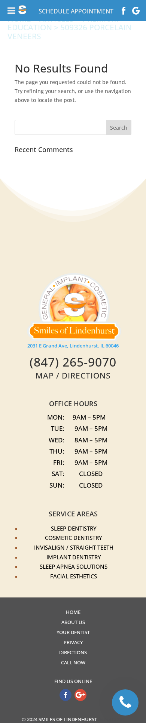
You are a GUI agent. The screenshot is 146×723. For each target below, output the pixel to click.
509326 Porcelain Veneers (69, 31)
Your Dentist (73, 632)
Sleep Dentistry (74, 528)
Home (73, 612)
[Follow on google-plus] (80, 695)
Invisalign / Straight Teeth (73, 547)
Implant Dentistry (73, 557)
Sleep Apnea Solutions (73, 566)
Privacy (73, 642)
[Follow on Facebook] (66, 695)
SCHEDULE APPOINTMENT (76, 11)
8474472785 (111, 719)
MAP (45, 375)
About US (73, 622)
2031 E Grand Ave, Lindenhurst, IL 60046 (73, 346)
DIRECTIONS (86, 375)
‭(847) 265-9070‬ (73, 362)
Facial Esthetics (73, 576)
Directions (73, 652)
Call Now (73, 662)
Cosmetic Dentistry (73, 537)
